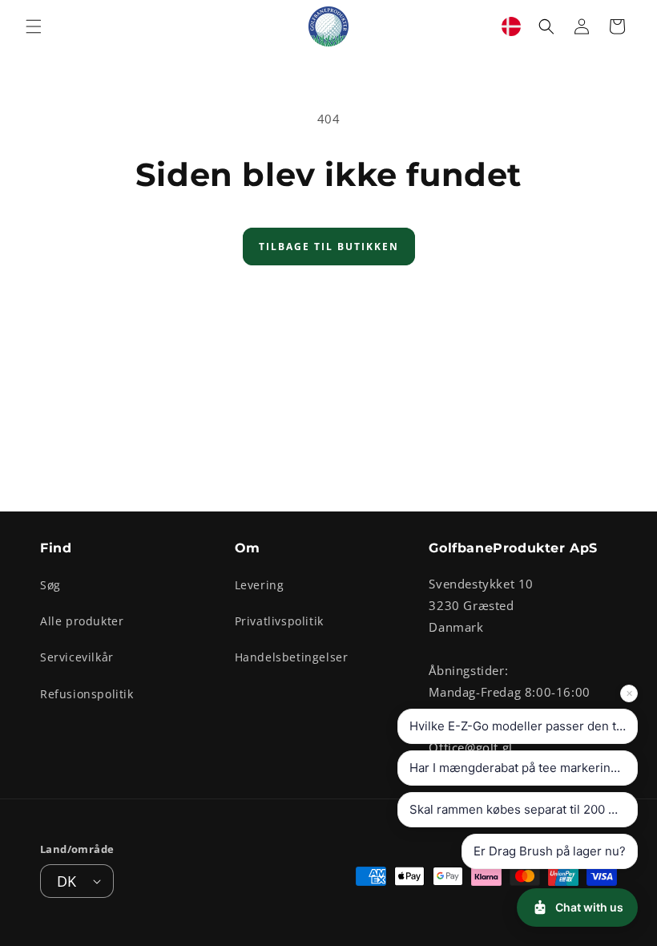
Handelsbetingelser (292, 657)
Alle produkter (81, 621)
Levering (259, 584)
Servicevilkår (77, 657)
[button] (33, 26)
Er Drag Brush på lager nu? (550, 851)
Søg (50, 584)
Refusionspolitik (87, 693)
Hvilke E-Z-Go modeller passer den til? (519, 726)
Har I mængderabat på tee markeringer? (522, 767)
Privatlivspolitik (279, 621)
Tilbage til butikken (329, 246)
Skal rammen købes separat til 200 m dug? (523, 809)
